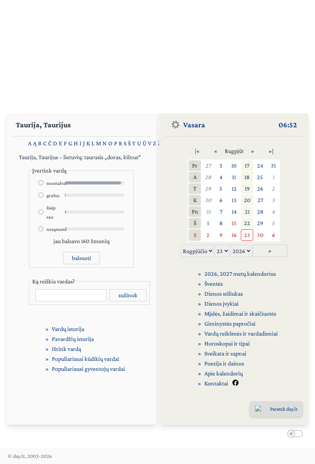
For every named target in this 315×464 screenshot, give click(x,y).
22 (247, 223)
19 (247, 188)
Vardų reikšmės (223, 333)
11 (234, 177)
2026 (210, 273)
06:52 (288, 124)
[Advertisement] (157, 53)
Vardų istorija (68, 329)
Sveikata (214, 353)
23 (247, 235)
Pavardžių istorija (73, 339)
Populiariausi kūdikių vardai (85, 358)
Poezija (213, 363)
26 (260, 188)
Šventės (213, 283)
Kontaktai (216, 383)
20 (247, 200)
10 (234, 165)
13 (234, 200)
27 (208, 165)
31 (273, 165)
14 (234, 211)
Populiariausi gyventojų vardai (88, 368)
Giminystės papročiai (229, 323)
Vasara (194, 124)
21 (247, 211)
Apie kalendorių (223, 373)
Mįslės (212, 313)
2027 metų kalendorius (248, 273)
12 (234, 188)
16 (234, 235)
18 (247, 177)
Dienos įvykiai (221, 303)
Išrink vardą (66, 349)
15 (234, 223)
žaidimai (232, 313)
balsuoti (81, 258)
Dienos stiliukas (223, 293)
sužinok (128, 295)
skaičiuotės (262, 313)
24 (260, 165)
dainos (236, 363)
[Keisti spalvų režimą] (293, 434)
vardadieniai (263, 333)
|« (197, 151)
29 (208, 188)
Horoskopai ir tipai (227, 343)
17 (247, 165)
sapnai (238, 353)
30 (208, 200)
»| (271, 151)
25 (260, 177)
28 (208, 177)
